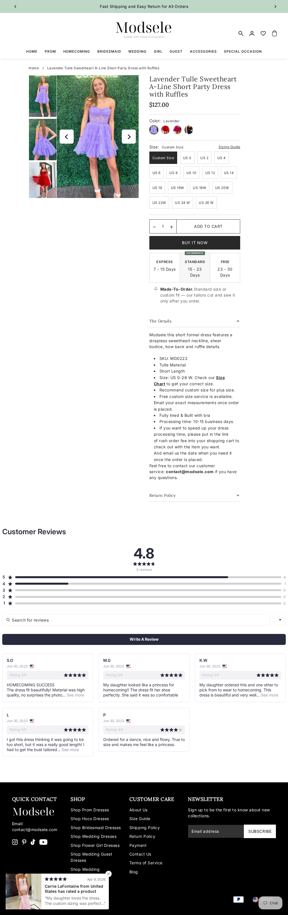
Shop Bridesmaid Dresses (96, 827)
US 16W (177, 188)
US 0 (187, 158)
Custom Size (163, 158)
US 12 (210, 173)
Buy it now (195, 242)
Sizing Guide (229, 147)
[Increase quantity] (171, 226)
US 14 (229, 173)
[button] (141, 577)
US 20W (222, 188)
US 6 (156, 173)
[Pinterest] (24, 841)
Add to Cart (208, 226)
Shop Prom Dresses (90, 809)
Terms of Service (146, 862)
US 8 (173, 173)
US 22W (159, 203)
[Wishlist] (263, 33)
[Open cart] (274, 33)
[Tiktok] (33, 841)
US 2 (204, 158)
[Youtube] (43, 841)
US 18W (199, 188)
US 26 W (206, 203)
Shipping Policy (144, 827)
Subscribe (259, 831)
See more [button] (75, 695)
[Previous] (16, 6)
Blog (133, 871)
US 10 (191, 173)
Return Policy (142, 836)
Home (34, 68)
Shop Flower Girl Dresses (95, 845)
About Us (138, 809)
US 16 (157, 188)
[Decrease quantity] (154, 226)
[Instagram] (15, 841)
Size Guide (139, 818)
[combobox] (280, 619)
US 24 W (182, 203)
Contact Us (140, 854)
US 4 (221, 158)
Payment (138, 845)
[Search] (241, 33)
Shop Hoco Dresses (90, 818)
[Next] (275, 6)
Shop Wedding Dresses (93, 836)
